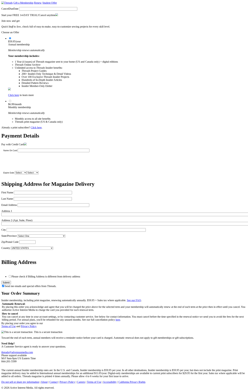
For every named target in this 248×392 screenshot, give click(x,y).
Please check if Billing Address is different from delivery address (45, 276)
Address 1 (6, 211)
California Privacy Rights (131, 382)
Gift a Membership (23, 2)
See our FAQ (134, 300)
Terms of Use (8, 326)
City (3, 229)
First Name (7, 192)
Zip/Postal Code (10, 241)
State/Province (9, 235)
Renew (38, 2)
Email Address (9, 205)
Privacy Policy (28, 326)
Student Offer (49, 2)
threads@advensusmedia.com (17, 352)
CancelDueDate (9, 8)
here (118, 319)
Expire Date (8, 173)
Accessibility (110, 382)
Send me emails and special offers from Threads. (30, 286)
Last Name (7, 198)
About (44, 382)
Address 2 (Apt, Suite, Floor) (16, 220)
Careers (81, 382)
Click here (13, 95)
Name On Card (10, 150)
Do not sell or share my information (20, 382)
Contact (53, 382)
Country (5, 248)
